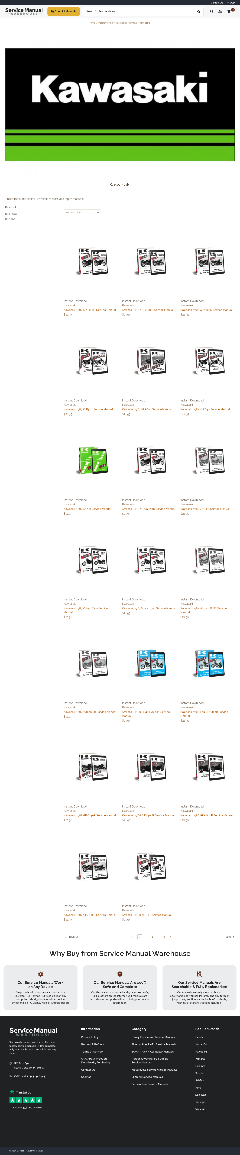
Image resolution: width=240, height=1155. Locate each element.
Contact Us (217, 3)
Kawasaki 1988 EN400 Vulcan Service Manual (146, 714)
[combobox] (142, 11)
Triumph (200, 1102)
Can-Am (200, 1066)
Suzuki (199, 1073)
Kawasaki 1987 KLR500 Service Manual (88, 409)
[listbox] (88, 213)
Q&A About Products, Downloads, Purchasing (95, 1060)
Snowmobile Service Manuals (150, 1084)
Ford (198, 1087)
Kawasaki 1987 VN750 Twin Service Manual (86, 610)
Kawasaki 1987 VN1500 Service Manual (205, 508)
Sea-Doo (201, 1094)
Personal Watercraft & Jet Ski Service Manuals (150, 1060)
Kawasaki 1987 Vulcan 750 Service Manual (149, 608)
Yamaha (200, 1058)
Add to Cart (91, 261)
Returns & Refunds (93, 1044)
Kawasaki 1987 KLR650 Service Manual (205, 409)
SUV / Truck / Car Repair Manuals (153, 1051)
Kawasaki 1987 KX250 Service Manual (87, 508)
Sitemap (86, 1077)
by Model (11, 213)
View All (200, 1109)
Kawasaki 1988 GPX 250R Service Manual (90, 815)
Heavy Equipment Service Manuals (153, 1037)
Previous (73, 937)
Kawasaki (201, 1051)
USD (232, 3)
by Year (10, 218)
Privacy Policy (90, 1037)
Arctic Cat (201, 1044)
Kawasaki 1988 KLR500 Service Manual (147, 914)
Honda (199, 1037)
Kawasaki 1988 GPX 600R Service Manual (206, 815)
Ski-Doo (200, 1080)
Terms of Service (92, 1051)
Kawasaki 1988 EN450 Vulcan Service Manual (204, 714)
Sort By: (70, 212)
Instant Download (75, 301)
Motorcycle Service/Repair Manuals (154, 1069)
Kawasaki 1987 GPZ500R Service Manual (148, 309)
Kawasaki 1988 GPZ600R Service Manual (90, 914)
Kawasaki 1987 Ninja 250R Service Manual (148, 508)
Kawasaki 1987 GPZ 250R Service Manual (90, 309)
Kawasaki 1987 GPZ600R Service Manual (206, 309)
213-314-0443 (36, 1076)
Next (228, 937)
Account (220, 11)
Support (211, 11)
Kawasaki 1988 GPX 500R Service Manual (148, 815)
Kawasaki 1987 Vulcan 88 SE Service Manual (203, 610)
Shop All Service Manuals (147, 1077)
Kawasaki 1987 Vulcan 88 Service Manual (90, 711)
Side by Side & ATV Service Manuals (154, 1044)
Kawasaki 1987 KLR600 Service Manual (147, 409)
